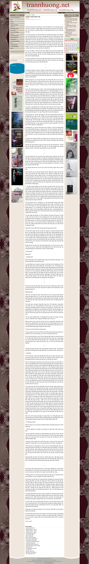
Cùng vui (12, 33)
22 (78, 47)
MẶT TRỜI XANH (29, 536)
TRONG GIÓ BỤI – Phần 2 (31, 529)
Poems (11, 42)
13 (74, 46)
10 (68, 46)
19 (72, 47)
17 (68, 47)
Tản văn (12, 23)
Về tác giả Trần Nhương (15, 17)
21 (76, 47)
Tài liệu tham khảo (14, 44)
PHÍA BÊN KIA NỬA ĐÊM (31, 540)
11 (70, 46)
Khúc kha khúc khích (14, 35)
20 (74, 47)
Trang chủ (17, 15)
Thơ (11, 19)
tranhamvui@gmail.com (49, 562)
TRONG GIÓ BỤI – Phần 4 (31, 532)
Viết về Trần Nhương (14, 32)
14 (76, 46)
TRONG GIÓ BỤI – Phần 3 (31, 530)
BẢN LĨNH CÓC (29, 547)
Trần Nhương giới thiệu (14, 41)
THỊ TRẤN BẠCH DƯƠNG (31, 548)
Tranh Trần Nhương (14, 46)
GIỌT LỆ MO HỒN (29, 534)
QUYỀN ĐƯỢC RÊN (30, 528)
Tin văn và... (12, 26)
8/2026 (72, 39)
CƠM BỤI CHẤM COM (30, 543)
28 (76, 49)
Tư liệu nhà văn (13, 39)
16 (66, 47)
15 (78, 46)
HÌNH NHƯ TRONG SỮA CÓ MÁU (33, 545)
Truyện (11, 21)
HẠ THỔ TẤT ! (29, 549)
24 (68, 49)
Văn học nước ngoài (14, 24)
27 (74, 49)
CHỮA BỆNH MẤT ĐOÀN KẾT (32, 544)
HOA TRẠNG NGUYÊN (30, 533)
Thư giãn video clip (14, 37)
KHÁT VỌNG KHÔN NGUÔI (31, 538)
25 (70, 49)
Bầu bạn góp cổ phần (14, 28)
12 (72, 46)
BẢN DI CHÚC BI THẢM (31, 537)
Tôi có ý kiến (12, 30)
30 (66, 51)
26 (72, 49)
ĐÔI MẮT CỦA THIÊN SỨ (31, 552)
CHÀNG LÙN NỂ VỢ (30, 551)
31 (68, 51)
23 (66, 49)
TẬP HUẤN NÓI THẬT (30, 553)
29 (78, 49)
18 (70, 47)
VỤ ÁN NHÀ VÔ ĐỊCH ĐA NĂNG (32, 541)
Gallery (11, 48)
